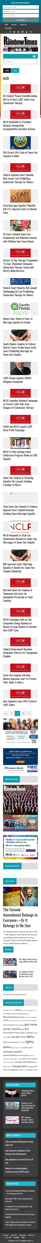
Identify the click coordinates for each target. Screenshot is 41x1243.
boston (9, 1013)
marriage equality (12, 1051)
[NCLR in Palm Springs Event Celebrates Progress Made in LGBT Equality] (20, 447)
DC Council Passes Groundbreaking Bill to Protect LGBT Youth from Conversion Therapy (20, 99)
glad (22, 1029)
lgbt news (21, 1036)
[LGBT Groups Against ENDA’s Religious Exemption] (20, 373)
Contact (14, 25)
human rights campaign (24, 1032)
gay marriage (19, 1025)
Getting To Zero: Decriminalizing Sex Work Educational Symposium (28, 1106)
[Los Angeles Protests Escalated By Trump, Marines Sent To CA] (10, 976)
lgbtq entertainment (11, 1042)
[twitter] (14, 31)
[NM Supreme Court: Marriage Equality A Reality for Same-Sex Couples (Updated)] (20, 559)
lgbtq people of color (17, 1047)
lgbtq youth (28, 1047)
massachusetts (10, 1055)
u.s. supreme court (30, 1070)
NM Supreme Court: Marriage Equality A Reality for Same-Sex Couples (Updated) (19, 567)
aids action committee (27, 1010)
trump (20, 1070)
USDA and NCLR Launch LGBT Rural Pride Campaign (17, 428)
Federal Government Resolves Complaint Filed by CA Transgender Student (20, 652)
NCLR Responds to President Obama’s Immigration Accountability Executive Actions (19, 125)
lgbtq (30, 1036)
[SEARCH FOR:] (20, 61)
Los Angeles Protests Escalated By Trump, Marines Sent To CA (26, 974)
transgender (19, 1066)
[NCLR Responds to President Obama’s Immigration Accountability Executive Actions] (20, 117)
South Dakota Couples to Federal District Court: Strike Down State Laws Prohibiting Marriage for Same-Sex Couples (19, 349)
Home (6, 25)
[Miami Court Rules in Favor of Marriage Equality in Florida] (20, 314)
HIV (27, 1029)
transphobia (13, 1069)
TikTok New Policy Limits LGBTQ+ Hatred (27, 1093)
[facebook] (10, 31)
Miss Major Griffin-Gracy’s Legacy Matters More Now (28, 960)
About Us (31, 1235)
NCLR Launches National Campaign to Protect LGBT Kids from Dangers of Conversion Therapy (20, 404)
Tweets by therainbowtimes (14, 994)
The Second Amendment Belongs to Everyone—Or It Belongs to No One (20, 917)
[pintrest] (18, 31)
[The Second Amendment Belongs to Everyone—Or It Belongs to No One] (20, 905)
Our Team (8, 1237)
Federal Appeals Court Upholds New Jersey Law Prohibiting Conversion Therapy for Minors (18, 178)
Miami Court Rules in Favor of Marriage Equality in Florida (18, 320)
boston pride (17, 1013)
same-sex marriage (8, 1062)
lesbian (8, 1037)
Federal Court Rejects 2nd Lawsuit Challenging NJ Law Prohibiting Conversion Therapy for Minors (20, 291)
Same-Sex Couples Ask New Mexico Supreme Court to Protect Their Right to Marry (20, 678)
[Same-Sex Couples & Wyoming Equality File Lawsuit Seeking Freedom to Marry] (20, 473)
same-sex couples (29, 1058)
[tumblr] (31, 31)
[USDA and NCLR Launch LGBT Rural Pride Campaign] (20, 422)
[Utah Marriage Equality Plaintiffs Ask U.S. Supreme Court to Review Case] (20, 201)
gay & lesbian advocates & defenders (22, 1020)
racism (19, 1059)
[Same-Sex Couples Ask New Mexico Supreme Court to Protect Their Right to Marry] (20, 670)
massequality (23, 1055)
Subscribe (8, 28)
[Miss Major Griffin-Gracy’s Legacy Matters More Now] (10, 964)
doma (22, 1017)
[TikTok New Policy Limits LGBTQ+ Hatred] (12, 1096)
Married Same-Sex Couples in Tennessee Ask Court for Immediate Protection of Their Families (18, 595)
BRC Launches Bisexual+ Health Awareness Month (27, 1119)
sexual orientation (25, 1061)
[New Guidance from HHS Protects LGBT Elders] (20, 696)
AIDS (17, 1010)
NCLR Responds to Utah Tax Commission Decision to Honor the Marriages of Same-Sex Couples (20, 538)
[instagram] (22, 31)
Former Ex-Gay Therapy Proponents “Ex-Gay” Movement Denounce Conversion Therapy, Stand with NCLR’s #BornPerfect (20, 265)
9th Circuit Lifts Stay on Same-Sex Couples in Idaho (20, 154)
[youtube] (26, 31)
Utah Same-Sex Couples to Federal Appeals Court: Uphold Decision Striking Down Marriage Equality (20, 509)
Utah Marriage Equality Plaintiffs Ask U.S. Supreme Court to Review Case (20, 208)
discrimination (11, 1017)
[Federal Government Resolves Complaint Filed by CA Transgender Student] (20, 644)
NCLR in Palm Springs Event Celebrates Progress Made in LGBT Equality (20, 455)
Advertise (23, 25)
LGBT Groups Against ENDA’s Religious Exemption (17, 379)
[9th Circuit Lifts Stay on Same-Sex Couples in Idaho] (20, 148)
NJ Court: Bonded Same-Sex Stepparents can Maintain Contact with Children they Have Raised (20, 237)
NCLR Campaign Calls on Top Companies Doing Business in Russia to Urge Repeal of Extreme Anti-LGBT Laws (20, 624)
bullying (25, 1014)
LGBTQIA (22, 1042)
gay (10, 1020)
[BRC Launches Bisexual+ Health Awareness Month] (12, 1122)
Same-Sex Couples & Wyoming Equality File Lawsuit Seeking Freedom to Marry (18, 481)
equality (28, 1017)
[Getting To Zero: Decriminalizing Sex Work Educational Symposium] (12, 1108)
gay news (30, 1024)
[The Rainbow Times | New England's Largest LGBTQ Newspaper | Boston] (20, 41)
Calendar (16, 1237)
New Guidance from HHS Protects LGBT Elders (20, 703)
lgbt (13, 1036)
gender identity (11, 1029)
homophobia (8, 1032)
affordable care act (8, 1010)
